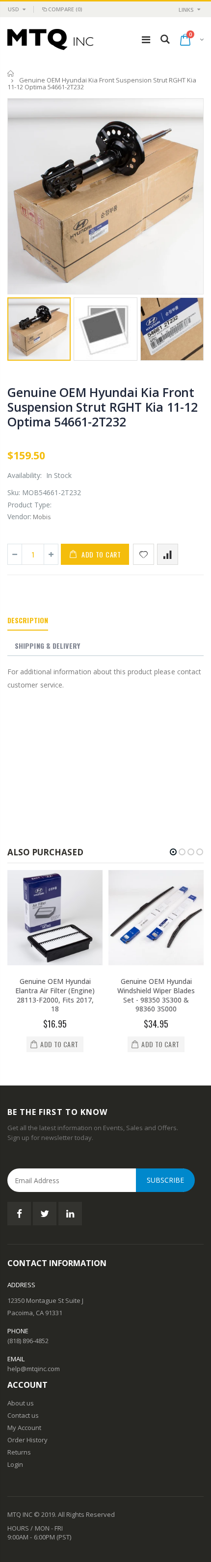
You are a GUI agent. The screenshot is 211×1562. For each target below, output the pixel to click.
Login (15, 1464)
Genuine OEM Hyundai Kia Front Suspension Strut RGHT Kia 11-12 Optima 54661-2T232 (102, 407)
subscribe (165, 1180)
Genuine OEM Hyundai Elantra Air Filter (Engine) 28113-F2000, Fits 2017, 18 (55, 995)
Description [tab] (27, 620)
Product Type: (29, 504)
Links (186, 9)
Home (11, 73)
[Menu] (146, 39)
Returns (19, 1452)
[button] (173, 852)
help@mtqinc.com (33, 1368)
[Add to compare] (167, 554)
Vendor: (19, 516)
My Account (24, 1427)
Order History (27, 1439)
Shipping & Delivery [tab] (47, 645)
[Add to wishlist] (143, 554)
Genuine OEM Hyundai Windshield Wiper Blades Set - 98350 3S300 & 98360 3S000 (156, 995)
